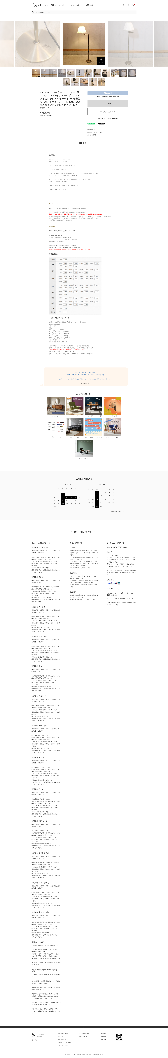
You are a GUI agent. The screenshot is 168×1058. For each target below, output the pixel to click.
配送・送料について (63, 1033)
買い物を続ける (92, 135)
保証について (107, 93)
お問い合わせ (104, 1039)
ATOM (85, 1036)
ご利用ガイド (89, 5)
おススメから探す (76, 5)
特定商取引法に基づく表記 (95, 132)
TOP (52, 5)
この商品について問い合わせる (108, 119)
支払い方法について (63, 1039)
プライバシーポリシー (63, 1045)
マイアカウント (105, 1033)
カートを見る (104, 1036)
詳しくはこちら (85, 383)
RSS (80, 1036)
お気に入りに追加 (108, 111)
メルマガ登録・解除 (84, 1033)
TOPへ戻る (84, 1027)
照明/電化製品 (42, 12)
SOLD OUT (108, 103)
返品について (91, 130)
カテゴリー (62, 5)
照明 (49, 12)
